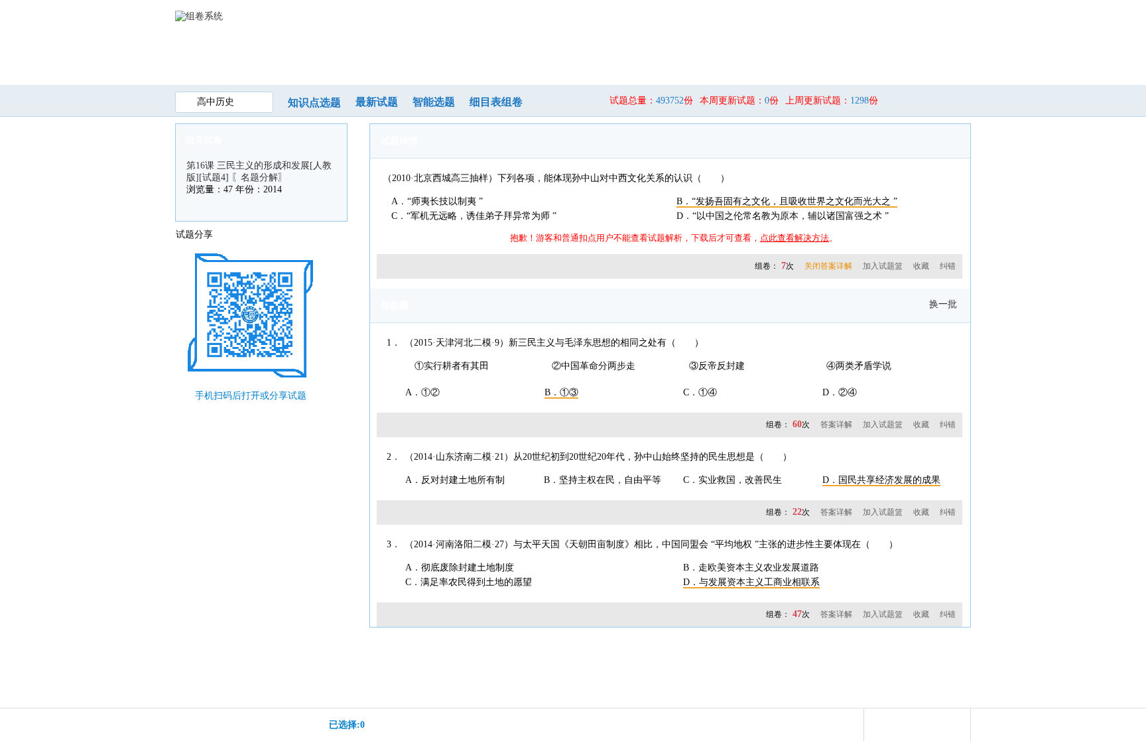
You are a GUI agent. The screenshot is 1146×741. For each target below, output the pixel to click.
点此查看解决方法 (794, 238)
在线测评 (600, 59)
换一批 (943, 304)
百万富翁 (803, 59)
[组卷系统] (199, 16)
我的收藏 (668, 59)
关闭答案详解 (828, 266)
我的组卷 (533, 59)
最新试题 (376, 101)
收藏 (921, 266)
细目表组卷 (496, 101)
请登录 (934, 15)
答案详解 (836, 424)
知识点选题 (314, 102)
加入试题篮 (883, 266)
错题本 (736, 59)
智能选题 (434, 101)
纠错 (948, 266)
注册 (961, 15)
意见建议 (871, 59)
